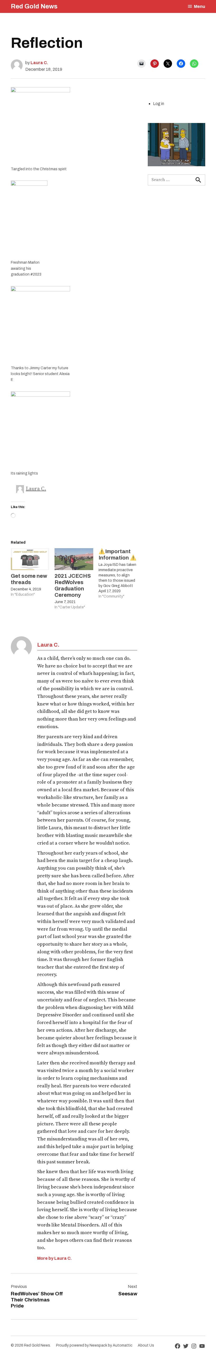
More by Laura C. (54, 1258)
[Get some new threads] (30, 559)
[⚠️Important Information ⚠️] (120, 573)
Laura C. (39, 62)
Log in (158, 103)
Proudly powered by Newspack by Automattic (94, 1345)
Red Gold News (34, 6)
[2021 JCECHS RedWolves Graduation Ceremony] (74, 559)
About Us (146, 1345)
